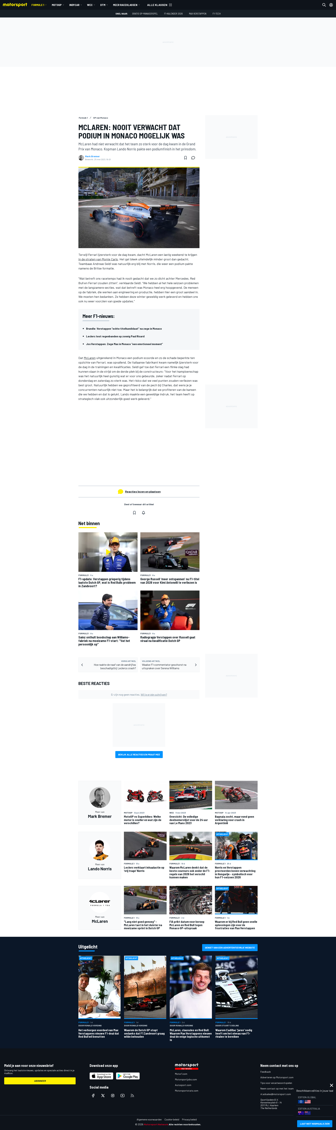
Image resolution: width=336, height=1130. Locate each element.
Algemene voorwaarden (149, 1119)
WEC (90, 4)
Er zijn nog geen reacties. (139, 694)
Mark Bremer (92, 156)
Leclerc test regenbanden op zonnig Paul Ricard (115, 336)
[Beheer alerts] (143, 512)
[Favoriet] (185, 157)
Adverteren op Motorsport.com (276, 1077)
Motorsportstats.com (186, 1090)
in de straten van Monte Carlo (98, 259)
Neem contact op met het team (277, 1088)
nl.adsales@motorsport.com (275, 1094)
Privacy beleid (189, 1119)
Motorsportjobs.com (186, 1079)
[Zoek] (324, 4)
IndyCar (74, 4)
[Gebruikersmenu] (331, 4)
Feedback (265, 1071)
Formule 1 (37, 4)
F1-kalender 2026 (173, 13)
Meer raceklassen (125, 4)
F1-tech (217, 13)
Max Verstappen (197, 13)
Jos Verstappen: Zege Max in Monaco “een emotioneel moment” (124, 344)
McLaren (90, 358)
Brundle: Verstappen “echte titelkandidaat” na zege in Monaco (124, 328)
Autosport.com (183, 1084)
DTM (102, 4)
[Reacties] (194, 157)
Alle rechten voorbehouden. (185, 1124)
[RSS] (132, 1095)
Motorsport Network (156, 1124)
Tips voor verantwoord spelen (276, 1082)
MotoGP (57, 4)
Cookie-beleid (171, 1119)
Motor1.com (181, 1073)
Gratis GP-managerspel (145, 13)
